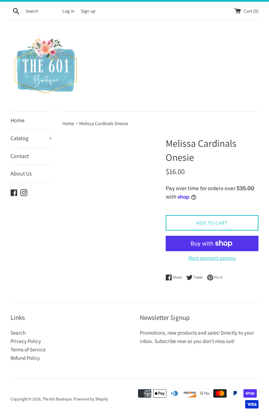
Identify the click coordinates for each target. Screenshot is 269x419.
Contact (20, 156)
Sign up (88, 11)
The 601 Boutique (57, 398)
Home (18, 120)
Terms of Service (28, 349)
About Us (21, 173)
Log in (68, 11)
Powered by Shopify (91, 398)
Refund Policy (25, 358)
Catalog (31, 138)
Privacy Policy (26, 341)
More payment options (212, 258)
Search (18, 332)
